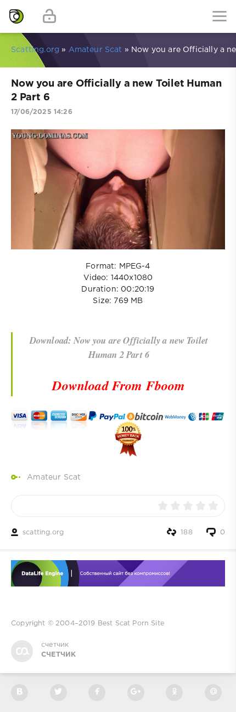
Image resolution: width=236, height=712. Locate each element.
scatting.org (43, 532)
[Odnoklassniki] (174, 692)
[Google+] (135, 692)
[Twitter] (58, 692)
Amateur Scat (54, 477)
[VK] (19, 692)
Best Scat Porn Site (131, 623)
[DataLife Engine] (16, 16)
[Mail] (213, 692)
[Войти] (49, 16)
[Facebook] (96, 692)
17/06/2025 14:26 (41, 112)
